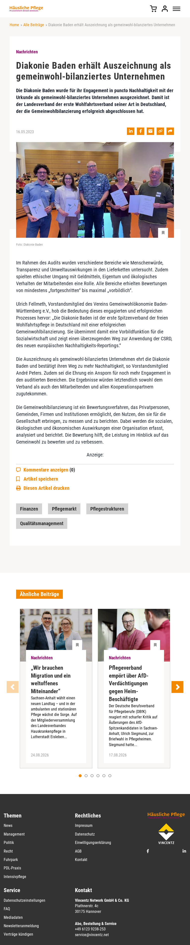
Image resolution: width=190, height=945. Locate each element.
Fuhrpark (11, 859)
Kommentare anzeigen (49, 470)
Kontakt (81, 859)
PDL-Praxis (12, 868)
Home (14, 24)
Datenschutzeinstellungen (24, 900)
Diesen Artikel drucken (47, 488)
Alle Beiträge (33, 24)
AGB (78, 851)
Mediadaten (13, 917)
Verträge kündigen (18, 934)
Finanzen (29, 509)
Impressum (84, 825)
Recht (8, 851)
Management (14, 834)
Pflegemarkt (64, 509)
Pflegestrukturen (107, 509)
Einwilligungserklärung (93, 842)
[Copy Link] (160, 131)
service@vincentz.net (92, 934)
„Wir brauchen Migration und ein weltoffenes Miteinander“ (51, 680)
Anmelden (165, 8)
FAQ (7, 908)
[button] (86, 775)
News (8, 825)
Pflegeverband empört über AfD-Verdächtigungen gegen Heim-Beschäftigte (128, 684)
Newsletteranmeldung (21, 926)
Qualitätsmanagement (41, 523)
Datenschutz (85, 834)
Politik (9, 842)
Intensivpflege (15, 876)
